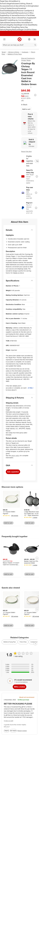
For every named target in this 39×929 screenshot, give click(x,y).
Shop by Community (19, 20)
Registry (9, 30)
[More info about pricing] (35, 95)
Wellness (18, 13)
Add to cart (26, 109)
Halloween (15, 3)
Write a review (19, 687)
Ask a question (13, 472)
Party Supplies (28, 18)
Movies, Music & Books (14, 18)
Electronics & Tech (24, 15)
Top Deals (14, 25)
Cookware (25, 52)
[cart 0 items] (34, 39)
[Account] (29, 39)
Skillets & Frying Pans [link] (9, 642)
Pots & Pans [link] (23, 642)
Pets (8, 13)
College (8, 3)
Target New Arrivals (7, 1)
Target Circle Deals (25, 25)
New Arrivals (22, 22)
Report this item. (30, 388)
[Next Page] (37, 508)
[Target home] (19, 39)
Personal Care (22, 11)
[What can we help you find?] (19, 45)
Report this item (26, 151)
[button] (26, 87)
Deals (7, 22)
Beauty (14, 11)
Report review (22, 731)
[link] (26, 87)
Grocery (15, 8)
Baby (10, 11)
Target (4, 52)
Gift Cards (8, 20)
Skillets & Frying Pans (14, 54)
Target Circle (23, 30)
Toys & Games (11, 15)
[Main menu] (4, 39)
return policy (15, 455)
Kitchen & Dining (26, 6)
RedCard (15, 30)
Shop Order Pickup (9, 27)
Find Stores (32, 30)
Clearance (13, 22)
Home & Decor (14, 6)
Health (12, 13)
